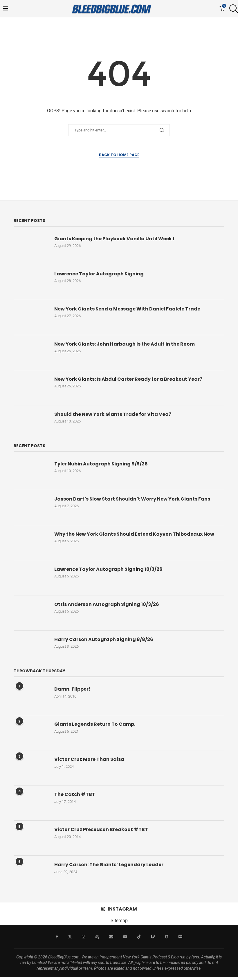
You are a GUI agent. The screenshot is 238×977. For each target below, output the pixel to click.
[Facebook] (57, 937)
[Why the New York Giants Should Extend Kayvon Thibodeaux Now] (31, 542)
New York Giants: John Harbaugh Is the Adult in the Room (124, 344)
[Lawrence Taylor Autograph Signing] (31, 282)
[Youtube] (125, 937)
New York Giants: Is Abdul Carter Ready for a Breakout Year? (128, 379)
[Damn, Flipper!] (31, 697)
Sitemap (119, 920)
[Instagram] (83, 937)
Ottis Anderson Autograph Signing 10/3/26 (106, 604)
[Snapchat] (166, 937)
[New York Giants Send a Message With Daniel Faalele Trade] (31, 317)
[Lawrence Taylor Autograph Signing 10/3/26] (31, 577)
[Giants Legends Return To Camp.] (31, 732)
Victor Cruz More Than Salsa (89, 759)
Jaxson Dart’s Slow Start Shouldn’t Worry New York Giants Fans (132, 499)
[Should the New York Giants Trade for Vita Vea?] (31, 422)
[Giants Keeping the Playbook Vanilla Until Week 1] (31, 247)
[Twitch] (153, 937)
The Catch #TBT (74, 794)
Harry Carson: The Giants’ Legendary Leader (108, 865)
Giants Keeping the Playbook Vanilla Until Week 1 (114, 239)
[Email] (111, 937)
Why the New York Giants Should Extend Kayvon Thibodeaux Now (134, 534)
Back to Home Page (119, 154)
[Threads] (97, 937)
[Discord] (180, 937)
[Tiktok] (139, 937)
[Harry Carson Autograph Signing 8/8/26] (31, 648)
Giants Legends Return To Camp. (94, 724)
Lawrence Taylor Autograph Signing (99, 274)
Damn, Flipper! (72, 689)
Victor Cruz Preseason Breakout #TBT (101, 829)
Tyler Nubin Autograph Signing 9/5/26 (101, 464)
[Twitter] (70, 937)
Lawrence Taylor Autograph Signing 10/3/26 (108, 569)
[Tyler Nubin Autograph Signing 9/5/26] (31, 472)
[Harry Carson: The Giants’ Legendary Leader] (31, 873)
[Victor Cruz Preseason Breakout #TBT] (31, 838)
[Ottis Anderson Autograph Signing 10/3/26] (31, 612)
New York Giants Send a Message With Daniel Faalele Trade (127, 309)
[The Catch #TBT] (31, 803)
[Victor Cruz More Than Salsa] (31, 767)
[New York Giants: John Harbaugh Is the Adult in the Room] (31, 352)
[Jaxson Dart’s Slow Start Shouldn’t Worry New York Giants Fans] (31, 507)
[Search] (232, 8)
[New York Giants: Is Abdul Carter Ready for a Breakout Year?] (31, 387)
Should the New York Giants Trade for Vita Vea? (112, 414)
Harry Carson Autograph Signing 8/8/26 (103, 639)
